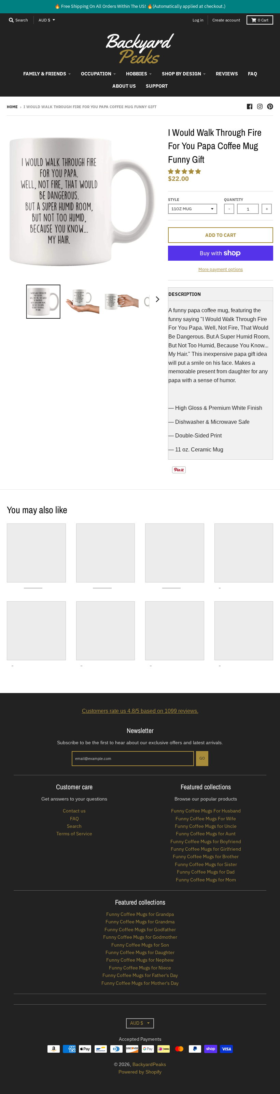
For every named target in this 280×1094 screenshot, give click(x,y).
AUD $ (44, 20)
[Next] (157, 299)
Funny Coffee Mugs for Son (140, 945)
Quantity (233, 199)
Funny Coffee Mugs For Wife (206, 819)
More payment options (220, 269)
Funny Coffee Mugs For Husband (206, 811)
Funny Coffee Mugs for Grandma (140, 922)
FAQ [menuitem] (252, 74)
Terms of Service (74, 834)
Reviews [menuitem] (227, 74)
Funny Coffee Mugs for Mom (206, 880)
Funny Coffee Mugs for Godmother (140, 937)
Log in (198, 20)
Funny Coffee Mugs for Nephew (140, 960)
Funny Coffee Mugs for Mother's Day (140, 983)
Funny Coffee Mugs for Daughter (140, 952)
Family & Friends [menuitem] (44, 74)
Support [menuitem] (157, 86)
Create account (226, 20)
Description (184, 294)
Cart (263, 20)
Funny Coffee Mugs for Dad (206, 872)
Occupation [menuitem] (96, 74)
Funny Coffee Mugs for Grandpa (140, 914)
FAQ (74, 819)
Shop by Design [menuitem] (181, 74)
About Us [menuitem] (124, 86)
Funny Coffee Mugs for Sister (206, 864)
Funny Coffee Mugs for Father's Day (140, 975)
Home (12, 106)
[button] (185, 171)
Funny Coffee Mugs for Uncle (206, 826)
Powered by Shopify (140, 1072)
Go (202, 758)
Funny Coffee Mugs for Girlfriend (206, 849)
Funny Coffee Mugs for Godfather (140, 929)
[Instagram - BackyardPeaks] (260, 106)
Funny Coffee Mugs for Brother (206, 856)
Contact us (74, 811)
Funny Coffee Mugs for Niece (140, 968)
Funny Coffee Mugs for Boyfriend (205, 841)
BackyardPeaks (149, 1064)
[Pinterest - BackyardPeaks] (270, 106)
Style (173, 199)
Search (74, 826)
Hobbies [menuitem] (136, 74)
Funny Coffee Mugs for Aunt (206, 834)
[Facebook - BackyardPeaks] (250, 106)
